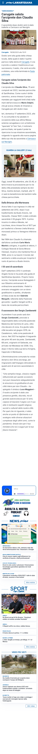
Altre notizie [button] (30, 582)
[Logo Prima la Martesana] (19, 2)
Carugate (25, 62)
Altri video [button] (31, 706)
